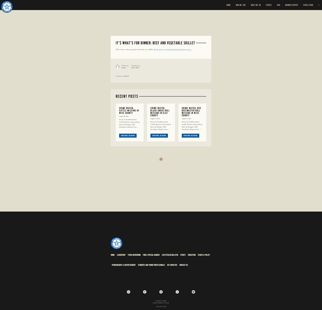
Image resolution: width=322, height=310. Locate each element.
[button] (319, 5)
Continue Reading (129, 136)
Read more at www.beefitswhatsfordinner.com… (173, 49)
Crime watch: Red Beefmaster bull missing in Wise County (191, 112)
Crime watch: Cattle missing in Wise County (129, 110)
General (126, 76)
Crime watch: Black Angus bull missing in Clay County (160, 112)
